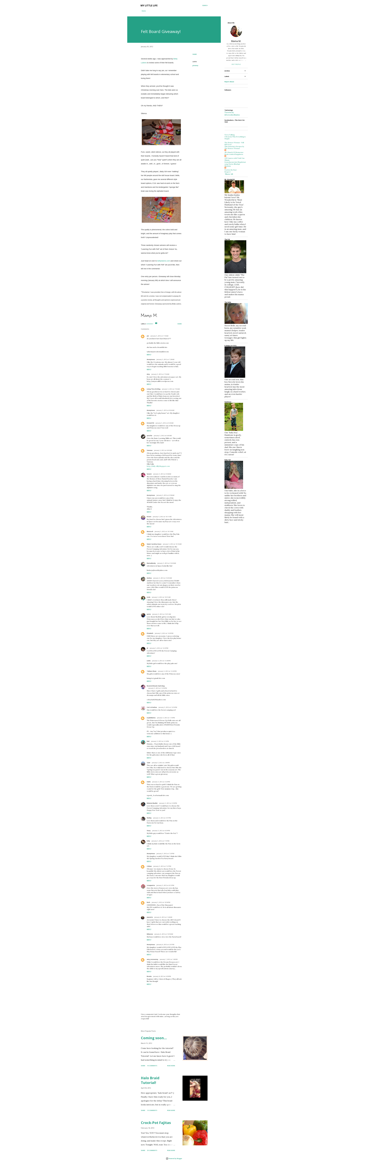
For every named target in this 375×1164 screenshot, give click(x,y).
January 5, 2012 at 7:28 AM (165, 359)
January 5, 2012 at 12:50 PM (157, 688)
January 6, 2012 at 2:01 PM (165, 944)
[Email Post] (156, 324)
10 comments (152, 1066)
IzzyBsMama (151, 718)
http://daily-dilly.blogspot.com (158, 466)
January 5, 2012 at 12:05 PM (164, 633)
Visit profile (236, 64)
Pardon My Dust (231, 170)
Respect (228, 172)
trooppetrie (151, 885)
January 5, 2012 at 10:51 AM (161, 597)
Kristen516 (150, 423)
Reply (149, 355)
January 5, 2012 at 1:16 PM (166, 718)
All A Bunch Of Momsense (234, 152)
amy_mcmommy (152, 959)
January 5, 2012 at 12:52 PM (167, 707)
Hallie (149, 782)
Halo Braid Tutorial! (150, 1080)
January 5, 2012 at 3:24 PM (161, 782)
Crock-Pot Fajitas (156, 1122)
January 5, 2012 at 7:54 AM (160, 374)
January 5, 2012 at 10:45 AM (162, 578)
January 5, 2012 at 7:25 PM (165, 853)
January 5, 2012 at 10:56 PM (161, 902)
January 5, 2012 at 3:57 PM (162, 818)
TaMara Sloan (151, 671)
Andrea (149, 578)
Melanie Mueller (152, 803)
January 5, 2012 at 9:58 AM (165, 495)
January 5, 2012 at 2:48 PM (161, 763)
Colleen (149, 866)
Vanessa (149, 450)
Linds (148, 597)
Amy (148, 374)
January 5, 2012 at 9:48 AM (162, 474)
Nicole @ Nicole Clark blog (156, 686)
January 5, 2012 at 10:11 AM (162, 517)
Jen (148, 336)
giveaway (195, 65)
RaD (148, 741)
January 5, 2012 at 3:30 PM (168, 803)
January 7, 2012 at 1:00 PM (169, 959)
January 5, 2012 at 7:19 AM (159, 336)
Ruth (148, 902)
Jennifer (149, 435)
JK (147, 648)
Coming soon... (154, 1038)
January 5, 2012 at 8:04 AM (165, 410)
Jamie (149, 614)
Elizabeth (150, 633)
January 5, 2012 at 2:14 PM (160, 741)
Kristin (149, 517)
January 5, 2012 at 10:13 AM (164, 531)
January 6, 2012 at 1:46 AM (163, 917)
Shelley (149, 818)
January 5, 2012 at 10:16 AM (172, 544)
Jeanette (150, 917)
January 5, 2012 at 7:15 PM (160, 841)
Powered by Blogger (175, 1158)
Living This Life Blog (153, 389)
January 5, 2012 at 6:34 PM (161, 830)
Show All (229, 174)
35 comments (152, 1150)
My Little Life (149, 5)
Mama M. (236, 41)
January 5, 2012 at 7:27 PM (162, 866)
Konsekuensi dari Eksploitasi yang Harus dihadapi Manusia (235, 164)
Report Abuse (229, 82)
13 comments (152, 1110)
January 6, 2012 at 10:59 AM (163, 934)
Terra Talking (230, 135)
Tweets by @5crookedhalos (232, 113)
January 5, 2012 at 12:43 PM (167, 671)
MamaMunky (151, 563)
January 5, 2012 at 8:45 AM (163, 435)
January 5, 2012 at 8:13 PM (165, 885)
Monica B (150, 531)
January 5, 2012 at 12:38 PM (161, 661)
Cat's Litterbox (152, 707)
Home (144, 11)
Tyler (148, 763)
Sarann (149, 474)
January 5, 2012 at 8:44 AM (164, 423)
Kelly (148, 841)
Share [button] (194, 54)
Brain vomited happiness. (234, 154)
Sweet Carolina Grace (154, 544)
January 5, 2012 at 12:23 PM (159, 648)
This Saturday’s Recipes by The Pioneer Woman (234, 147)
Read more (171, 1066)
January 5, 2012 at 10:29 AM (166, 563)
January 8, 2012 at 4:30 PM (162, 976)
